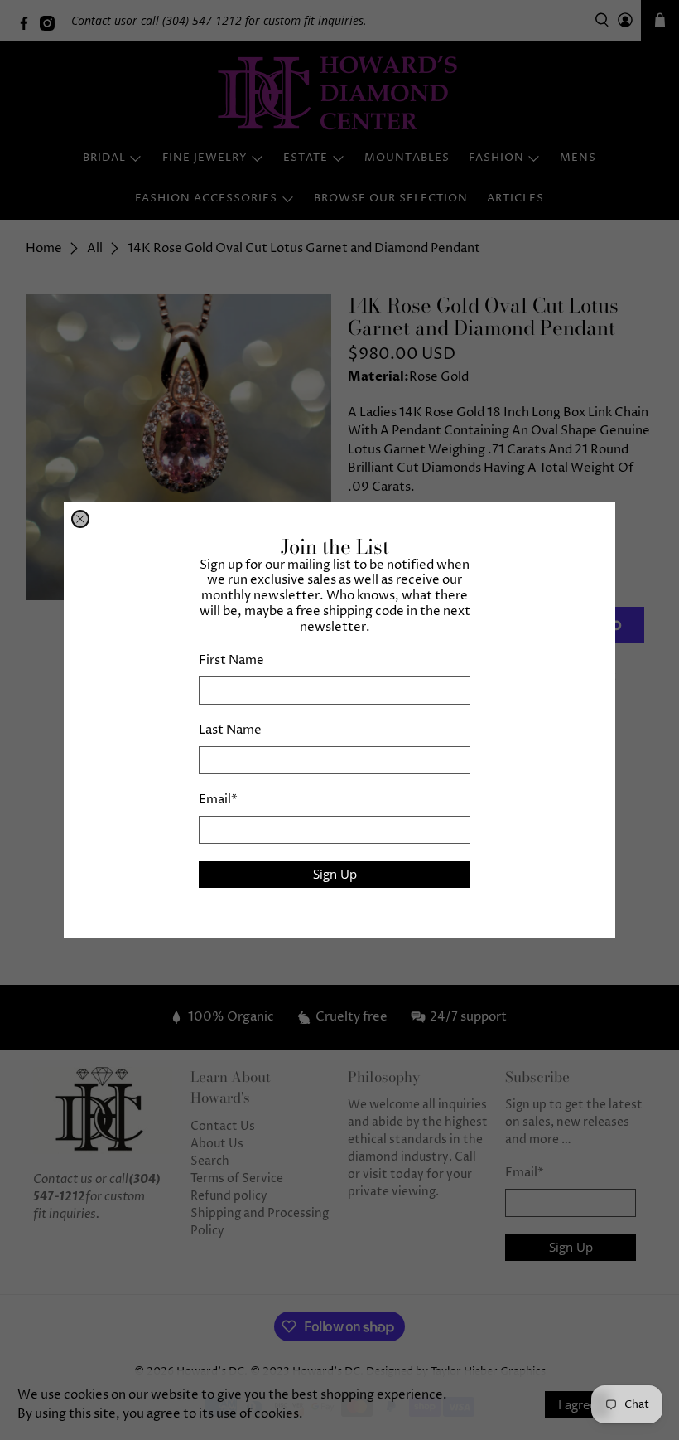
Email (218, 799)
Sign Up (335, 873)
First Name (231, 660)
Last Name (230, 730)
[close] (80, 519)
